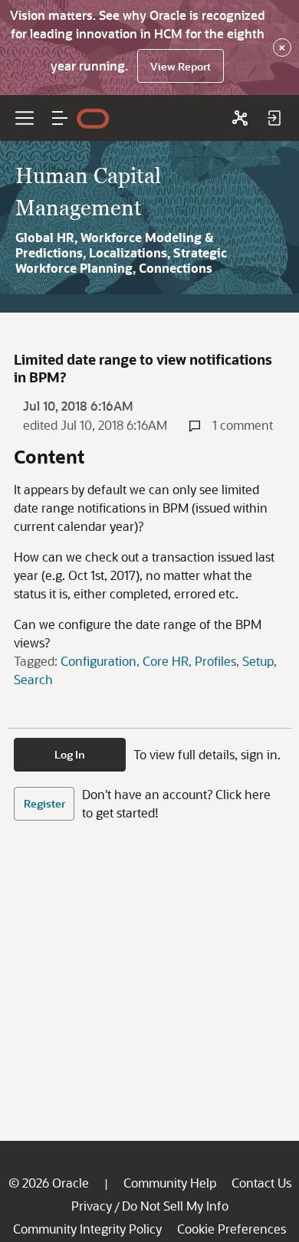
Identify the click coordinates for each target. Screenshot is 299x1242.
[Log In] (274, 118)
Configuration (98, 661)
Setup (258, 661)
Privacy (91, 1206)
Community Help (169, 1183)
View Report (180, 66)
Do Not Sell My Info (175, 1206)
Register (44, 803)
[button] (60, 118)
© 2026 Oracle (48, 1183)
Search (33, 679)
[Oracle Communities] (240, 118)
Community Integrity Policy (87, 1229)
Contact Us (261, 1183)
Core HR (166, 661)
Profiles (215, 661)
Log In (69, 754)
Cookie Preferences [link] (231, 1229)
